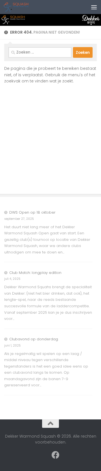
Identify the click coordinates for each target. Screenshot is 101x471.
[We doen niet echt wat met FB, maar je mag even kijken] (55, 455)
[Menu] (94, 7)
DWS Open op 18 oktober (32, 212)
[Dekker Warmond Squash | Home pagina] (21, 7)
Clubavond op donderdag (33, 339)
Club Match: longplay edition (35, 272)
